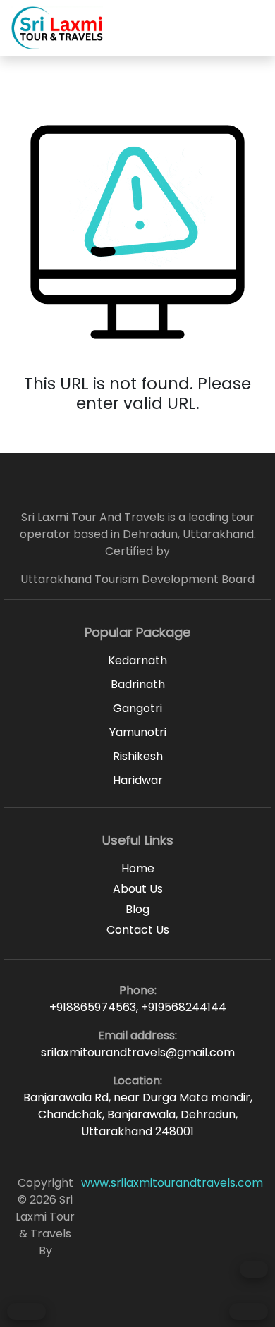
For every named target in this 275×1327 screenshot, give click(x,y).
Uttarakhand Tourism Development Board (137, 579)
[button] (256, 27)
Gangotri (137, 708)
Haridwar (138, 780)
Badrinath (138, 684)
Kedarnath (137, 660)
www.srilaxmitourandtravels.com (172, 1183)
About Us (138, 889)
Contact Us (137, 930)
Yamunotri (137, 732)
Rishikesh (138, 756)
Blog (137, 909)
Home (137, 868)
